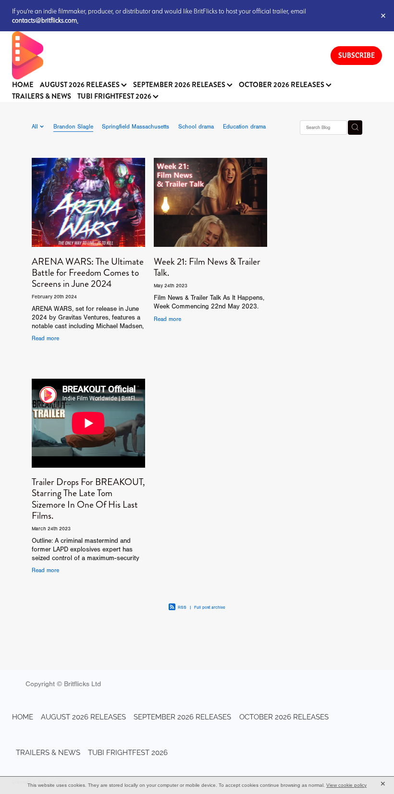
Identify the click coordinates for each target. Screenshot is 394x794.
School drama (196, 126)
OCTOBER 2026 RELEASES (282, 85)
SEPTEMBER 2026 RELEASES (180, 85)
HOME (23, 85)
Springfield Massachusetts (135, 126)
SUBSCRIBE (356, 55)
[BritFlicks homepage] (161, 55)
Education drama (244, 126)
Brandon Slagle (73, 126)
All (36, 126)
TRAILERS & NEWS (41, 96)
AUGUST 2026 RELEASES (80, 85)
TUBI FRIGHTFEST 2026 (115, 96)
